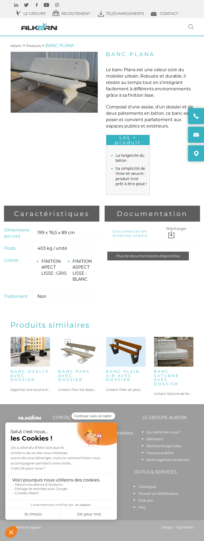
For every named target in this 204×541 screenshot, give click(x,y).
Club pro (145, 500)
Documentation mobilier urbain (130, 233)
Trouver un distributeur (158, 493)
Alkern (16, 46)
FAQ (142, 507)
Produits (33, 46)
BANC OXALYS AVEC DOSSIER (29, 376)
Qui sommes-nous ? (163, 432)
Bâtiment (154, 439)
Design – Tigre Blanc (178, 527)
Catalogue (147, 486)
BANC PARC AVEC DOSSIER (74, 376)
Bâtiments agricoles (163, 446)
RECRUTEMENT (75, 13)
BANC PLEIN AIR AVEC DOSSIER (123, 376)
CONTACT (169, 13)
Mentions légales (27, 527)
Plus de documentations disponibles (148, 256)
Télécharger (176, 229)
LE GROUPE (34, 13)
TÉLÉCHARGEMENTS (125, 13)
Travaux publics (159, 453)
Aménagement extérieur (168, 460)
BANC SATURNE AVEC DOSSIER (166, 378)
